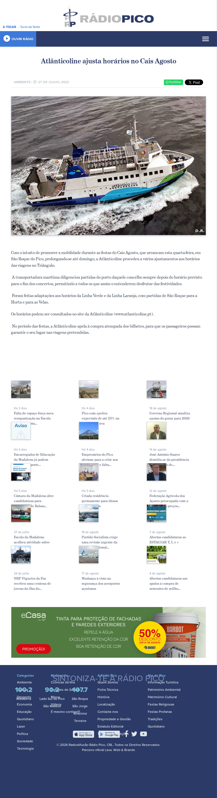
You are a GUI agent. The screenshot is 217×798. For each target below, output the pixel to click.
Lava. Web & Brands (120, 750)
